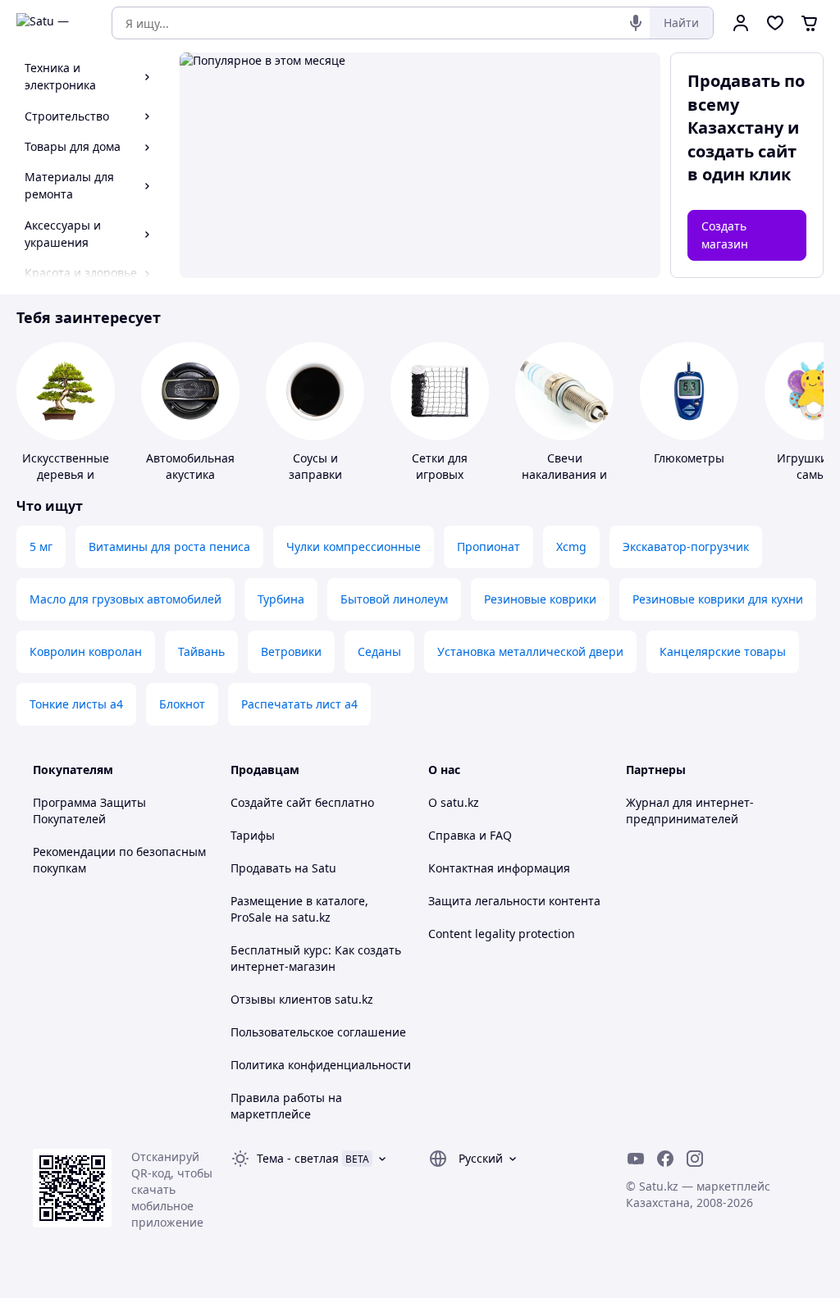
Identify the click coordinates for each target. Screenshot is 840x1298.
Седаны (379, 651)
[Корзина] (810, 23)
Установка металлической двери (530, 651)
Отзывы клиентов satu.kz (302, 999)
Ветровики (291, 651)
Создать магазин (724, 235)
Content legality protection (501, 933)
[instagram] (695, 1158)
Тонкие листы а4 (76, 704)
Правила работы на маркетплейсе (286, 1106)
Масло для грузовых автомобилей (125, 599)
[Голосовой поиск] (636, 23)
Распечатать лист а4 (299, 704)
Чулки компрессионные (353, 546)
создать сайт (742, 151)
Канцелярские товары (723, 651)
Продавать (261, 868)
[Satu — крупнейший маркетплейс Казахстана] (52, 23)
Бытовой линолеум (394, 599)
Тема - (298, 1158)
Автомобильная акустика (190, 466)
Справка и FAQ (470, 835)
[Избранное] (775, 23)
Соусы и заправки (315, 466)
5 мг (41, 546)
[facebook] (665, 1158)
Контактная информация (499, 868)
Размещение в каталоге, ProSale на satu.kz (299, 909)
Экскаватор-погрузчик (686, 546)
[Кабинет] (741, 23)
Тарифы (253, 835)
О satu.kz (453, 802)
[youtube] (636, 1158)
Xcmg (571, 546)
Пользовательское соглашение (318, 1032)
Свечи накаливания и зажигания (564, 474)
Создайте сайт (271, 802)
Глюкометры (689, 458)
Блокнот (182, 704)
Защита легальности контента (514, 901)
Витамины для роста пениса (169, 546)
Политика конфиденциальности (321, 1065)
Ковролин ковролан (86, 651)
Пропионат (488, 546)
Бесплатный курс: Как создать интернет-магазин (316, 958)
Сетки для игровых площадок (440, 474)
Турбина (281, 599)
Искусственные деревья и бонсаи (65, 474)
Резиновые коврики (540, 599)
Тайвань (201, 651)
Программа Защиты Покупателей (89, 811)
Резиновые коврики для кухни (717, 599)
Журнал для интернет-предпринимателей (690, 811)
